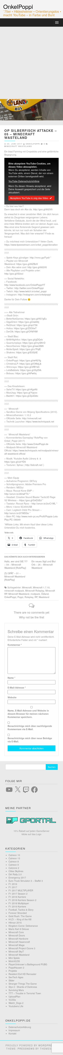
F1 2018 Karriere (17, 896)
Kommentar (15, 644)
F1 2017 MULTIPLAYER (21, 890)
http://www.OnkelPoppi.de (35, 444)
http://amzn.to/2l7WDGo (16, 513)
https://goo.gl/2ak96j (28, 321)
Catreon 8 (14, 861)
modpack (35, 593)
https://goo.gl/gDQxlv (32, 339)
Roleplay (29, 597)
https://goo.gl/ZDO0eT (25, 328)
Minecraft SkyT (16, 951)
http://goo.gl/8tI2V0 (42, 209)
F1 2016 (13, 884)
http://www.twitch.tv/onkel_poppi (30, 291)
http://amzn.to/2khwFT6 (16, 493)
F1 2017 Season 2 (18, 893)
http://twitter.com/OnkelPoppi (29, 288)
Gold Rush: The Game (20, 916)
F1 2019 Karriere (17, 906)
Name (11, 677)
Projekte (13, 970)
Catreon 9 (14, 864)
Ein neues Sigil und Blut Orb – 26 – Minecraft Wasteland (44, 564)
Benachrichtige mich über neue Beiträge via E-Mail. (30, 740)
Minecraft (27, 587)
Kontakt (12, 1033)
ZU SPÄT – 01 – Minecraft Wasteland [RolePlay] (14, 576)
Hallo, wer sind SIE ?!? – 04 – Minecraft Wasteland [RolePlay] (15, 564)
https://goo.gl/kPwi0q (26, 373)
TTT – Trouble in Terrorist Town (25, 993)
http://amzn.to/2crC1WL (44, 503)
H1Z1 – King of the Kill (20, 919)
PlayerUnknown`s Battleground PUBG (28, 964)
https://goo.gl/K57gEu (36, 318)
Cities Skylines (16, 871)
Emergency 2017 (17, 877)
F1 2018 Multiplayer (19, 903)
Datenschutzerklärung (20, 1027)
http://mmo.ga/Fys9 (40, 257)
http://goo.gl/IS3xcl (13, 273)
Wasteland (44, 597)
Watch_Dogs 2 (16, 1003)
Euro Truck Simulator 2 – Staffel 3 (26, 880)
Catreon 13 (14, 858)
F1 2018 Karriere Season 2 (22, 900)
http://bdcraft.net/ (34, 464)
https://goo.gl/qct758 (27, 325)
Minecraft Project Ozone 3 (22, 948)
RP (36, 597)
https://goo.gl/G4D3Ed (30, 500)
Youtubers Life (16, 1006)
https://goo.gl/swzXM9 (32, 346)
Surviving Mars (16, 990)
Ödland (45, 593)
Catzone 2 (14, 867)
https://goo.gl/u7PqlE (30, 349)
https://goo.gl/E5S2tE (27, 352)
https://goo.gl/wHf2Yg (30, 360)
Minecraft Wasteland (18, 146)
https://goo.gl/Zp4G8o (27, 395)
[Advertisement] (31, 59)
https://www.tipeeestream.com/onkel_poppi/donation (31, 244)
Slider (11, 980)
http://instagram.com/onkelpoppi (34, 294)
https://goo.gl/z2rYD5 (15, 461)
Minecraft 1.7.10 (41, 587)
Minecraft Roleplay (34, 590)
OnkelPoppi (18, 6)
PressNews (26, 1048)
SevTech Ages (16, 977)
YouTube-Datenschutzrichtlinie (23, 181)
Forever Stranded (18, 913)
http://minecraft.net (31, 418)
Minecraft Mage (17, 945)
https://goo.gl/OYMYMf (26, 331)
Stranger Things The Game (23, 983)
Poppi (20, 597)
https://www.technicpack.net (40, 421)
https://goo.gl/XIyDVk (30, 370)
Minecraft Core (16, 932)
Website (12, 697)
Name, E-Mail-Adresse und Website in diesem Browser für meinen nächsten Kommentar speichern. (28, 714)
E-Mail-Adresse (17, 687)
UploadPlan (14, 996)
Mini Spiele (14, 958)
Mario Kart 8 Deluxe (19, 929)
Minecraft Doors (17, 935)
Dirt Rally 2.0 (15, 874)
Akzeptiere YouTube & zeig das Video (29, 198)
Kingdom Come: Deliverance (23, 925)
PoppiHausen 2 (16, 967)
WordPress (47, 1045)
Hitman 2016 (15, 922)
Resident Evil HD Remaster (22, 974)
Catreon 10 (14, 855)
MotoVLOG (14, 961)
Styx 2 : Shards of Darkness (23, 986)
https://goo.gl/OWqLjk (30, 363)
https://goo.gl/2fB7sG (28, 366)
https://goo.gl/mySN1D (33, 342)
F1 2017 (13, 887)
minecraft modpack (14, 590)
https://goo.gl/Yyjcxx (27, 392)
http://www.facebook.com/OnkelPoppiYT (24, 284)
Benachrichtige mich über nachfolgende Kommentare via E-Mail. (30, 727)
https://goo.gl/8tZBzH (27, 264)
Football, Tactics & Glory (21, 909)
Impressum (14, 1030)
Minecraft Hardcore (18, 938)
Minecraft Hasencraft (19, 941)
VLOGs (12, 999)
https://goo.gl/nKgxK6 (26, 389)
